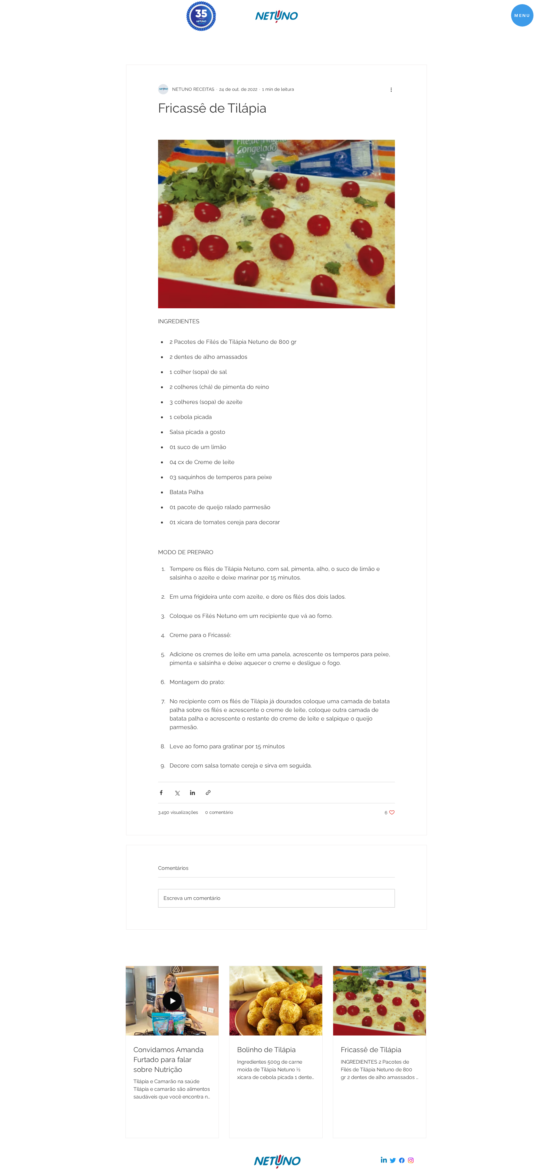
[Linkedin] (384, 1160)
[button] (522, 15)
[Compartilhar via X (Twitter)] (177, 793)
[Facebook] (401, 1160)
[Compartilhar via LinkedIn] (192, 793)
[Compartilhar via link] (208, 793)
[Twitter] (393, 1160)
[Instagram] (410, 1160)
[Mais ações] (391, 89)
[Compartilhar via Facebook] (161, 793)
